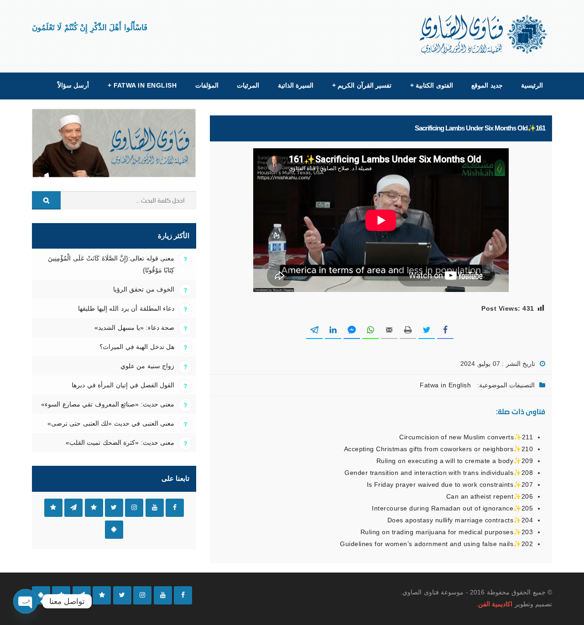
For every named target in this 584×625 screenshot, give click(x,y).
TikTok (94, 508)
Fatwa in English (142, 85)
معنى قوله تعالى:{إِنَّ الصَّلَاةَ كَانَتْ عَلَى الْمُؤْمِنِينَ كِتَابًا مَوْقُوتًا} (111, 264)
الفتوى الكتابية (431, 85)
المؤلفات (207, 85)
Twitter (114, 508)
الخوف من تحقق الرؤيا (143, 289)
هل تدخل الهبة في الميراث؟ (136, 346)
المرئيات (248, 85)
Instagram (134, 508)
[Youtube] (163, 595)
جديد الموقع (486, 85)
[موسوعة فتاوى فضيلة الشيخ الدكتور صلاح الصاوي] (484, 34)
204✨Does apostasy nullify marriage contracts (460, 520)
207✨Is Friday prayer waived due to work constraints (450, 484)
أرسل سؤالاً (73, 85)
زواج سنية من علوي (147, 366)
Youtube (155, 508)
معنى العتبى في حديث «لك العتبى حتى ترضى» (110, 423)
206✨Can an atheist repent (489, 496)
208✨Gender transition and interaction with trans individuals (438, 472)
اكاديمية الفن (495, 604)
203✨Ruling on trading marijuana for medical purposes (446, 532)
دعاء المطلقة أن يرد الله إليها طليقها (126, 308)
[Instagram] (142, 595)
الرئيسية (532, 85)
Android (114, 530)
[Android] (41, 595)
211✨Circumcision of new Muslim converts (466, 437)
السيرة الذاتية (295, 85)
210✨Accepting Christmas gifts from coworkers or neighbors (438, 449)
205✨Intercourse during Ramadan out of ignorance (452, 508)
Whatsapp (53, 508)
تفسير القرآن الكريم (361, 85)
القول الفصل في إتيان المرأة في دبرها (123, 385)
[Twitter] (122, 595)
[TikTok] (102, 595)
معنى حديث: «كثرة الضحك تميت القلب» (120, 442)
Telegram (73, 508)
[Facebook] (183, 595)
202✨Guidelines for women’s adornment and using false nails (436, 543)
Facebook (175, 508)
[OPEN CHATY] (25, 601)
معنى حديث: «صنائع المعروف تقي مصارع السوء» (107, 404)
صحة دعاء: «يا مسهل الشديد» (134, 327)
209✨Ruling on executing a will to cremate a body (454, 460)
